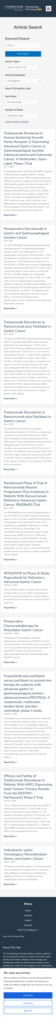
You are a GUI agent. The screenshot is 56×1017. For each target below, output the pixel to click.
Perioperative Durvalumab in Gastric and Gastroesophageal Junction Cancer (26, 233)
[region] (28, 992)
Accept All (28, 995)
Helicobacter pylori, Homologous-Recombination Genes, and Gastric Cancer (25, 854)
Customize (28, 1003)
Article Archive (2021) (17, 122)
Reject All (28, 1010)
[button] (48, 8)
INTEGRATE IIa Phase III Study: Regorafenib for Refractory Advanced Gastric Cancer (27, 577)
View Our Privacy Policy (13, 936)
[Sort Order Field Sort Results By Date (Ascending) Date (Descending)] (23, 102)
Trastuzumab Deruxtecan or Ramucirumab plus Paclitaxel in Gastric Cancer (27, 326)
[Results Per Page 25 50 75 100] (23, 116)
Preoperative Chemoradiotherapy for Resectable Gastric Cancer (23, 625)
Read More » (10, 215)
